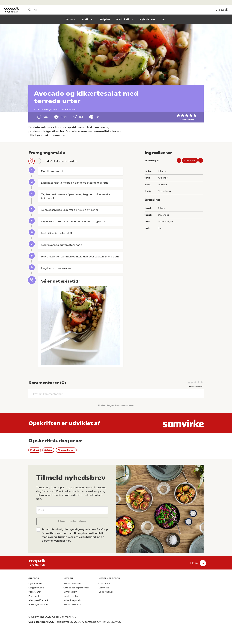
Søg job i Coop (36, 587)
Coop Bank (104, 583)
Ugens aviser (35, 583)
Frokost (34, 450)
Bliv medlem (70, 591)
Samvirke (103, 587)
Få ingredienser (66, 450)
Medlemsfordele (72, 583)
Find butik (33, 596)
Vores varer (34, 591)
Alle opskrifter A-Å (38, 600)
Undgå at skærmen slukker (60, 161)
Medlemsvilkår (71, 596)
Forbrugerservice (38, 604)
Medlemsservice (72, 604)
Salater (48, 450)
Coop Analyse (105, 591)
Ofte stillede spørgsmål (76, 587)
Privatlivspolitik (72, 600)
